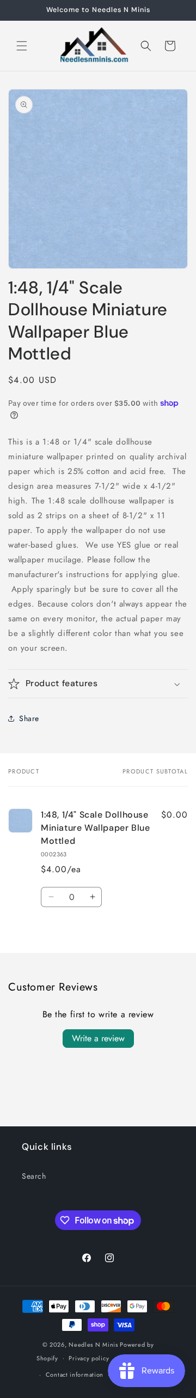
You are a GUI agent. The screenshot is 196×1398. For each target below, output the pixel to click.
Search (34, 1176)
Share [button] (29, 718)
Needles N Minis (93, 1344)
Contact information (74, 1374)
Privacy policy (89, 1358)
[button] (22, 46)
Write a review (98, 1038)
